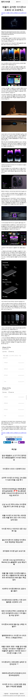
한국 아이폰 (5, 2)
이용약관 (6, 693)
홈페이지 (18, 1)
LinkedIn (8, 442)
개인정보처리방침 (14, 693)
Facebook (11, 439)
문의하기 (22, 693)
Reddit (15, 442)
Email (22, 442)
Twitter (19, 439)
